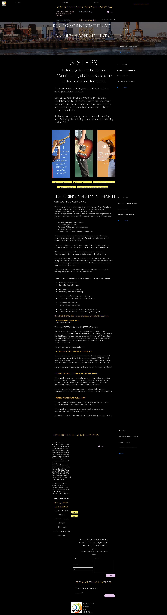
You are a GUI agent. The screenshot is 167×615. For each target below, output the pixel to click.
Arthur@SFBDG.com (88, 612)
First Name (75, 558)
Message (97, 558)
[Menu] (160, 2)
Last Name (75, 564)
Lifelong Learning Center (63, 20)
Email (74, 569)
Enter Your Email (78, 592)
